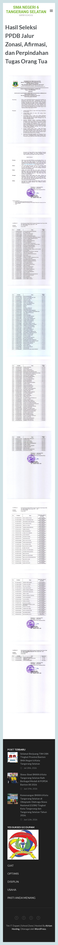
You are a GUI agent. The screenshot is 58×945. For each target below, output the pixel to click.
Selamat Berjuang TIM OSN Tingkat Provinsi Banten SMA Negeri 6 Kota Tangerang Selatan (34, 758)
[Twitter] (24, 918)
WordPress (40, 929)
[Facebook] (16, 918)
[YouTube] (38, 918)
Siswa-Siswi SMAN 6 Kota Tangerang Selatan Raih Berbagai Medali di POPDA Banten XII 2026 (34, 779)
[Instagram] (31, 918)
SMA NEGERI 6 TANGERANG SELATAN (26, 9)
